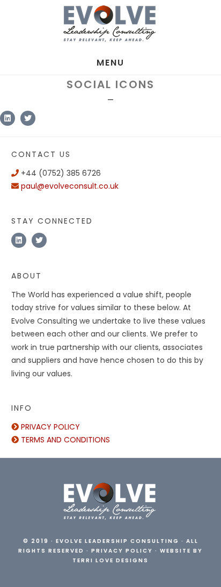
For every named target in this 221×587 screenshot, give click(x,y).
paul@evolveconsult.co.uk (70, 186)
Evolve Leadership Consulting (117, 541)
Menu (110, 62)
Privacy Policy (122, 551)
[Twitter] (27, 118)
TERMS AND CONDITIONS (64, 439)
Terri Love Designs (110, 560)
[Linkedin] (7, 118)
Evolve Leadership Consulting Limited (110, 25)
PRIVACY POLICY (49, 426)
